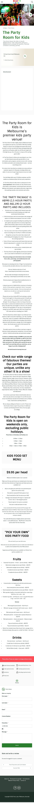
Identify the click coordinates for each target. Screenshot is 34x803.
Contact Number (6, 716)
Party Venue (11, 28)
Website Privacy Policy (13, 780)
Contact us (23, 780)
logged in (10, 758)
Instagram (18, 788)
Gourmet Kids (16, 768)
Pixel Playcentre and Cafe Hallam (17, 764)
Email (4, 709)
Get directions (9, 60)
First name (5, 696)
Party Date (5, 723)
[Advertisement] (17, 92)
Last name (5, 702)
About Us (6, 778)
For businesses (26, 778)
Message (5, 731)
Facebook (15, 788)
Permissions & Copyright (16, 778)
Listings (5, 28)
